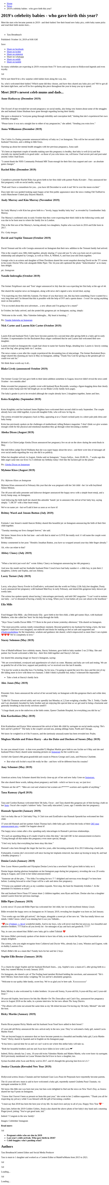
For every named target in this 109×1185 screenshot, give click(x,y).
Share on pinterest (15, 54)
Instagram (56, 752)
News (9, 6)
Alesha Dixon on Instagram (17, 464)
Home (9, 3)
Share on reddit (13, 59)
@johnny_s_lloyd (17, 924)
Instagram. (90, 777)
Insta (7, 805)
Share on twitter (14, 51)
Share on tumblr (14, 62)
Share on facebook (15, 49)
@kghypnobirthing (9, 632)
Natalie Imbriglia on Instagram (18, 320)
